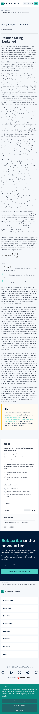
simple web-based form (13, 417)
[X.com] (19, 672)
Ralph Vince (24, 162)
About (5, 654)
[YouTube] (2, 672)
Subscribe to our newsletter (19, 571)
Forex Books (7, 623)
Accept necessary (19, 701)
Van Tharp (9, 307)
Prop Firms (7, 616)
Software (6, 639)
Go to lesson (9, 527)
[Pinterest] (11, 672)
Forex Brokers (8, 600)
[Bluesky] (36, 672)
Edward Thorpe (17, 226)
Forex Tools (7, 608)
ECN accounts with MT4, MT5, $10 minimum (16, 12)
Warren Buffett (27, 222)
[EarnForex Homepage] (10, 3)
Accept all (19, 710)
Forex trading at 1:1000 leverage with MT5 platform (19, 584)
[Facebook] (27, 672)
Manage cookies (19, 705)
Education (6, 646)
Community (7, 631)
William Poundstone (9, 230)
